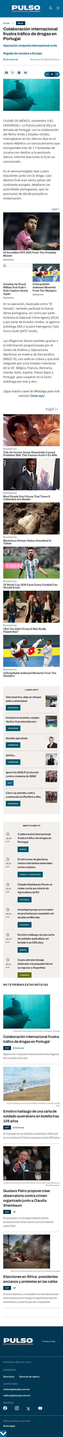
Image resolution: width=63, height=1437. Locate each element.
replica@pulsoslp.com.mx (16, 1395)
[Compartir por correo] (25, 72)
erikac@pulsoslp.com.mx (16, 1389)
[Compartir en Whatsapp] (19, 72)
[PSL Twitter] (28, 1409)
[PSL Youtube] (40, 1409)
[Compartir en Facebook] (6, 72)
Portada (6, 23)
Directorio (8, 1376)
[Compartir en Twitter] (12, 72)
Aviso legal (9, 1426)
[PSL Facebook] (5, 1409)
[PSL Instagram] (17, 1409)
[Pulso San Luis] (26, 8)
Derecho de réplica (29, 1376)
